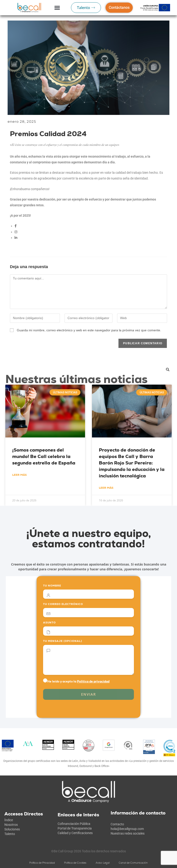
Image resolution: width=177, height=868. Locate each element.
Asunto (49, 622)
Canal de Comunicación (133, 862)
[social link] (16, 226)
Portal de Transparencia (75, 828)
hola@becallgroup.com (127, 829)
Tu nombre (52, 585)
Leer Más (19, 475)
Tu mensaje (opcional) (62, 641)
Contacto (117, 824)
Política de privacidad (93, 681)
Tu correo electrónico (63, 604)
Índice (8, 820)
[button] (57, 7)
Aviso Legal (102, 862)
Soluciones (12, 829)
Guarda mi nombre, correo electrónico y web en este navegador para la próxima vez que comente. (89, 330)
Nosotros (11, 824)
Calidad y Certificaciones (75, 833)
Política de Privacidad (42, 862)
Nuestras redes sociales (128, 833)
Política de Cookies (75, 862)
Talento (9, 834)
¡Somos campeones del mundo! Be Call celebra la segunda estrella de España (43, 456)
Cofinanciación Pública (74, 824)
